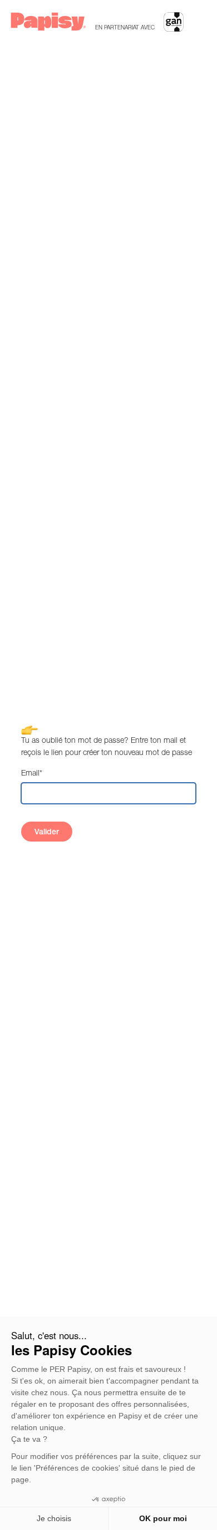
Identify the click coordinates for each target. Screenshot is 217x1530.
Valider (46, 831)
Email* (31, 772)
